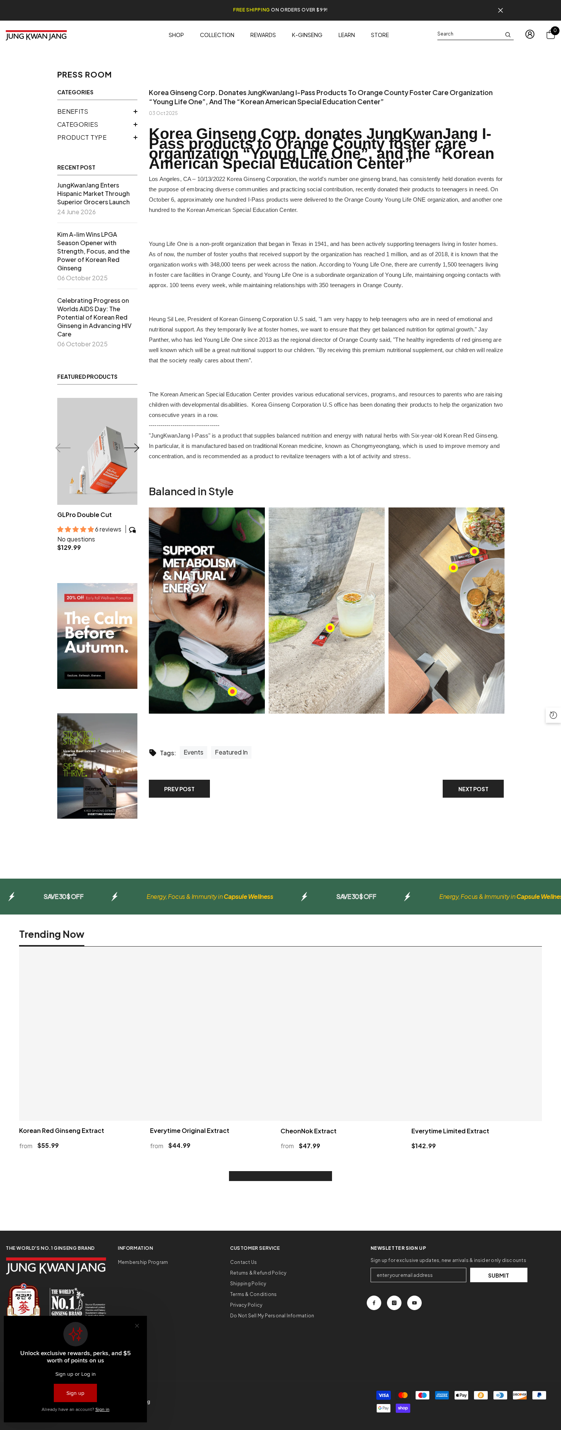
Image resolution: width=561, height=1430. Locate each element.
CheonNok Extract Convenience (85, 519)
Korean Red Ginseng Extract (61, 1138)
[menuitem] (97, 111)
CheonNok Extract (308, 1138)
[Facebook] (374, 1311)
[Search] (475, 34)
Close (500, 10)
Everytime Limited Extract (450, 1138)
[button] (97, 111)
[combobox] (469, 34)
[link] (97, 643)
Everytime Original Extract (189, 1138)
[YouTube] (414, 1311)
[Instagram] (394, 1311)
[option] (97, 478)
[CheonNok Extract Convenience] (97, 451)
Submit (498, 1283)
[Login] (529, 34)
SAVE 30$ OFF (63, 904)
